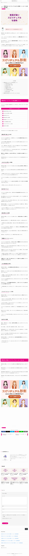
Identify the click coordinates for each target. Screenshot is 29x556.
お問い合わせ (16, 553)
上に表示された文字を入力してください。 (7, 518)
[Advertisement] (14, 349)
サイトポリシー (9, 553)
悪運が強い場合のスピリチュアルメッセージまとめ (12, 93)
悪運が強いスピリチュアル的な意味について (10, 82)
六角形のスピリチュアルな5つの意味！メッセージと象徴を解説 (9, 538)
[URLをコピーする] (26, 431)
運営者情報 (13, 553)
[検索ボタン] (28, 1)
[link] (10, 460)
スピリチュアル (3, 427)
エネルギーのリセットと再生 (9, 90)
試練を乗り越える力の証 (8, 83)
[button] (3, 431)
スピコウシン (14, 0)
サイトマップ (20, 553)
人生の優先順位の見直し (8, 89)
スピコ (5, 459)
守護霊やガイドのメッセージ (9, 88)
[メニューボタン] (1, 1)
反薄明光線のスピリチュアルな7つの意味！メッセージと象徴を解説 (10, 540)
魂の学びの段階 (7, 91)
